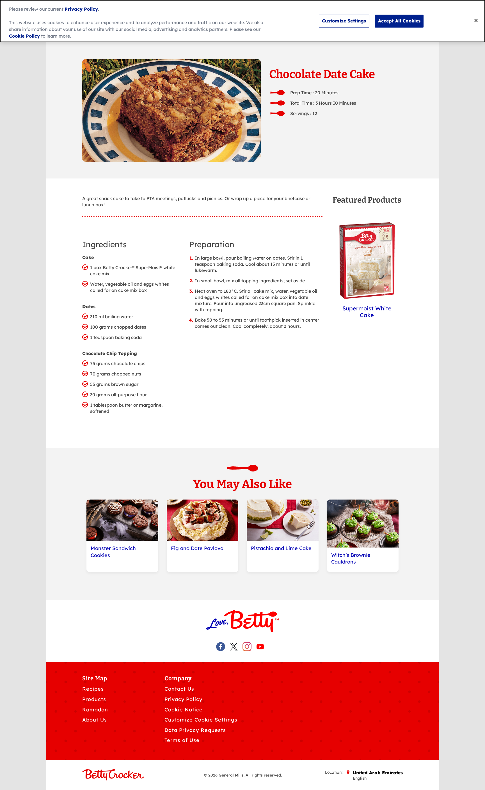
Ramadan (95, 709)
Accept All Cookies (399, 21)
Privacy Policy (183, 699)
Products (94, 699)
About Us (94, 719)
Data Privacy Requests (195, 730)
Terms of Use (182, 740)
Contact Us (179, 689)
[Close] (476, 20)
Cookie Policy (24, 36)
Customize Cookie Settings (200, 719)
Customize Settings (344, 21)
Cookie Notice (183, 709)
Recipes (93, 689)
